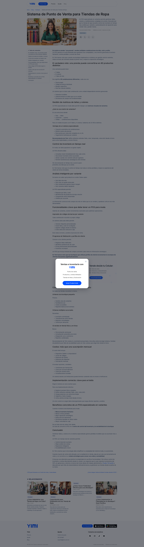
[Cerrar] (86, 261)
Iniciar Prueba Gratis (72, 283)
